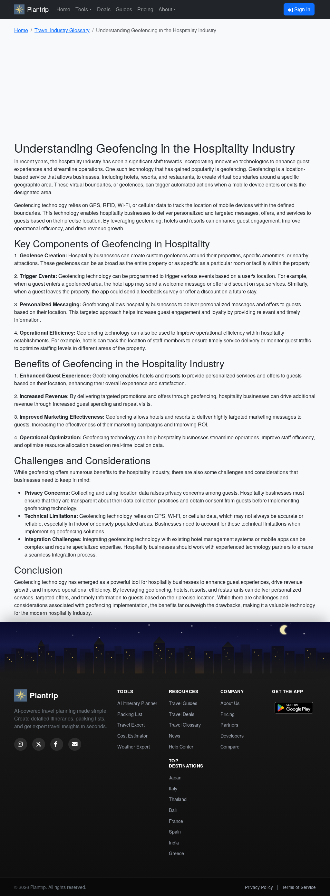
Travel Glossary (185, 724)
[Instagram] (20, 744)
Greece (176, 853)
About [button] (165, 9)
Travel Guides (183, 703)
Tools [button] (81, 9)
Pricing (145, 9)
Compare (229, 746)
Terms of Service (299, 887)
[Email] (74, 744)
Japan (175, 777)
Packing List (129, 713)
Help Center (181, 746)
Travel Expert (131, 724)
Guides (124, 9)
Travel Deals (181, 713)
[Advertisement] (165, 87)
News (174, 735)
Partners (229, 724)
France (176, 820)
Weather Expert (133, 746)
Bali (173, 809)
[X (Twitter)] (38, 744)
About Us (229, 703)
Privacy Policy (259, 887)
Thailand (178, 799)
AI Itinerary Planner (137, 703)
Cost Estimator (132, 735)
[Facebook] (56, 744)
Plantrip (38, 9)
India (174, 842)
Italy (173, 788)
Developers (232, 735)
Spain (175, 831)
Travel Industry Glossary (62, 30)
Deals (104, 9)
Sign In (301, 9)
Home (63, 9)
